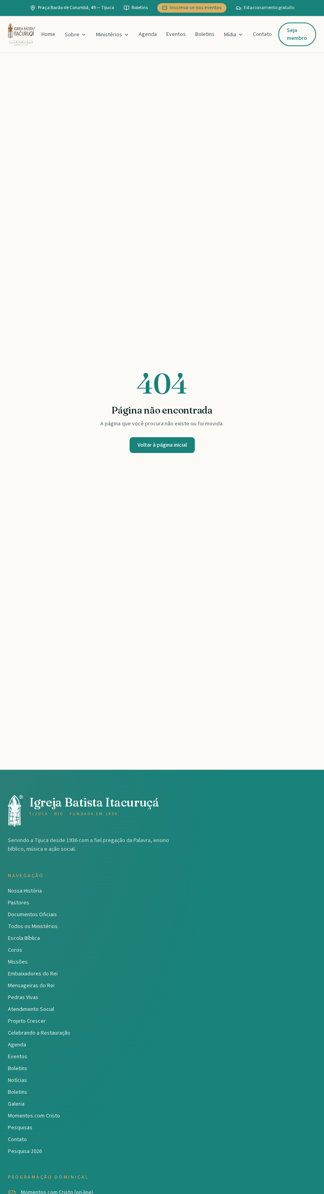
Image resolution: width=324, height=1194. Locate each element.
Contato (262, 34)
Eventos (176, 34)
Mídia (230, 35)
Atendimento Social (31, 1009)
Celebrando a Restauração (39, 1033)
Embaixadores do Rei (33, 974)
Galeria (16, 1104)
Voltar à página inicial (162, 445)
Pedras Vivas (23, 997)
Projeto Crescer (27, 1021)
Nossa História (25, 891)
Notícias (17, 1080)
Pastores (18, 903)
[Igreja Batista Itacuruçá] (21, 34)
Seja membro (297, 34)
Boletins (205, 34)
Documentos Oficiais (32, 915)
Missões (18, 962)
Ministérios (109, 35)
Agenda (148, 34)
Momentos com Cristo (34, 1116)
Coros (15, 950)
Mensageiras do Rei (31, 986)
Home (48, 34)
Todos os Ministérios (33, 926)
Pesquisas (20, 1128)
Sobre (72, 35)
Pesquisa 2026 (25, 1151)
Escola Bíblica (24, 938)
